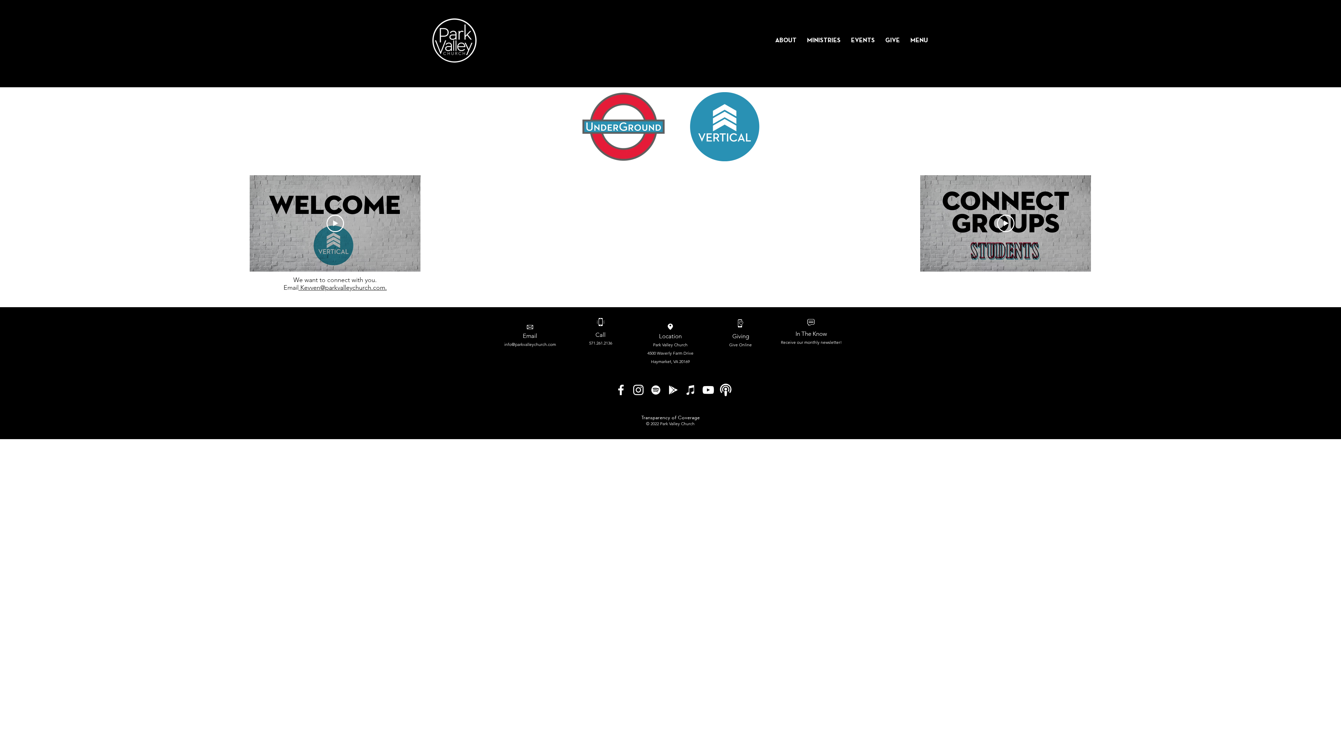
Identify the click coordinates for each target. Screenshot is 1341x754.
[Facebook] (621, 390)
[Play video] (335, 223)
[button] (786, 40)
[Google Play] (673, 390)
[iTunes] (691, 390)
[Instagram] (638, 390)
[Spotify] (656, 390)
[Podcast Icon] (726, 390)
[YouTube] (708, 390)
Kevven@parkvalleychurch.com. (343, 287)
